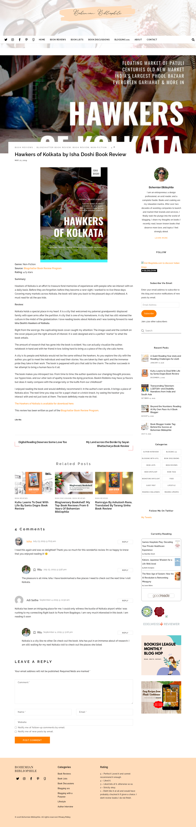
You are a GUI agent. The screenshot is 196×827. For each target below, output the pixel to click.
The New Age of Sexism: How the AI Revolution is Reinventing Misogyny (158, 578)
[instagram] (13, 39)
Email (83, 712)
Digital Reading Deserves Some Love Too (43, 442)
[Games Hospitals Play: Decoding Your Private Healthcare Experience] (177, 548)
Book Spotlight (150, 472)
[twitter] (6, 39)
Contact (152, 39)
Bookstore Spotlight (151, 478)
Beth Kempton (149, 568)
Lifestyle (171, 485)
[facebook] (20, 39)
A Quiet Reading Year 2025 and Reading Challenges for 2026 (165, 357)
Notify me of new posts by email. (35, 731)
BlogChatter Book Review (54, 147)
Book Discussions (99, 39)
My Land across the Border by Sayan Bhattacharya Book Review (107, 444)
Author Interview (151, 452)
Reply (125, 542)
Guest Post (151, 485)
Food (172, 478)
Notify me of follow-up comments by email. (41, 727)
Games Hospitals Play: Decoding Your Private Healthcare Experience (157, 546)
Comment (24, 682)
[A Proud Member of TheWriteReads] (159, 616)
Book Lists (77, 39)
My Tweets (146, 517)
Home (42, 39)
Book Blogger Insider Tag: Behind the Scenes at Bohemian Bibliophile (163, 427)
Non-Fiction (99, 147)
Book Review (81, 147)
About (138, 39)
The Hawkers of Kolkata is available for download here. (44, 403)
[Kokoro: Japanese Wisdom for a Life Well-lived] (177, 565)
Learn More (161, 238)
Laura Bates (148, 585)
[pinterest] (26, 39)
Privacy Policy (64, 817)
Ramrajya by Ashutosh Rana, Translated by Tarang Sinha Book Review (113, 505)
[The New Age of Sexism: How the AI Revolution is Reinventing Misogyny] (177, 580)
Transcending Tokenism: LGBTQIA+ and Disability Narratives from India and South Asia (158, 390)
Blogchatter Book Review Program (43, 268)
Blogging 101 (122, 39)
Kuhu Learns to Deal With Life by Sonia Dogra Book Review (31, 505)
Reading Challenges (151, 492)
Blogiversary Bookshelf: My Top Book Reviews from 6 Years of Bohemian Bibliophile (72, 507)
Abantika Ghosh (149, 554)
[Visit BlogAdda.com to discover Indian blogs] (161, 267)
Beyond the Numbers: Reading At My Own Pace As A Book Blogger (165, 409)
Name (22, 712)
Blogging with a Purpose (151, 458)
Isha (29, 541)
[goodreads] (33, 39)
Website (22, 722)
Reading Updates (172, 492)
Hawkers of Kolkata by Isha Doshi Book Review (70, 154)
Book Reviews (58, 39)
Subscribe (149, 313)
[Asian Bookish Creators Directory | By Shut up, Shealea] (166, 616)
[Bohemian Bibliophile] (98, 21)
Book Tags (171, 472)
